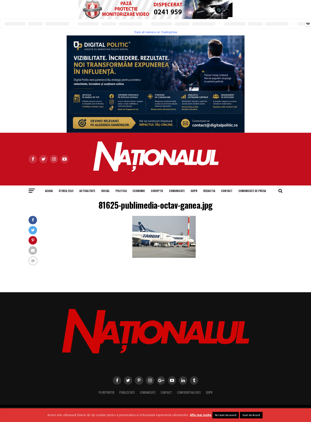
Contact (227, 190)
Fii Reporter (106, 392)
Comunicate (177, 190)
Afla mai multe (200, 415)
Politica (121, 190)
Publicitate (127, 392)
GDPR (194, 190)
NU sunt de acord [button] (225, 415)
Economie (139, 190)
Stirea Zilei (66, 190)
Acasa (49, 190)
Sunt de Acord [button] (251, 415)
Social (105, 190)
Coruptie (157, 190)
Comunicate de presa (252, 190)
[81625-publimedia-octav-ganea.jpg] (164, 257)
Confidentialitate (189, 392)
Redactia (209, 190)
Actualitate (87, 190)
